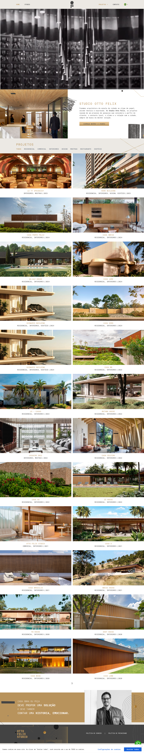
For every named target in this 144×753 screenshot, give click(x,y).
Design (64, 149)
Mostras (73, 149)
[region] (72, 748)
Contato (116, 4)
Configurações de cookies (109, 749)
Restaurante (85, 149)
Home (18, 4)
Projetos (102, 4)
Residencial (29, 149)
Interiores (54, 149)
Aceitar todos (133, 749)
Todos (18, 149)
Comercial (42, 149)
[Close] (142, 746)
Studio (27, 4)
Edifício (98, 149)
